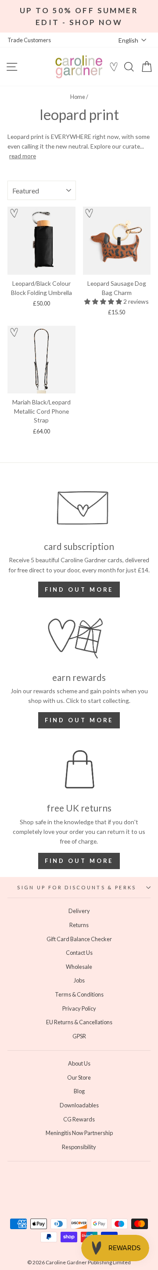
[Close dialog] (149, 593)
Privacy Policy (21, 659)
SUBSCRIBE (41, 669)
